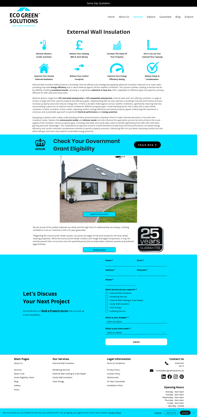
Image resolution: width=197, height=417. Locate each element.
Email (140, 260)
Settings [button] (158, 412)
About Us (18, 363)
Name (108, 260)
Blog (16, 381)
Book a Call (19, 373)
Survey (64, 310)
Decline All (171, 412)
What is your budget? (116, 318)
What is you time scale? (117, 329)
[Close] (193, 413)
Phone (108, 280)
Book (44, 310)
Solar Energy (58, 381)
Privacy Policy (114, 412)
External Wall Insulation (63, 363)
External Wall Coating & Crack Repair (69, 373)
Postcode (141, 270)
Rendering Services (61, 369)
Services (18, 369)
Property (55, 310)
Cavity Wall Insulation (62, 377)
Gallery (17, 385)
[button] (151, 17)
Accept (185, 412)
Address (109, 270)
